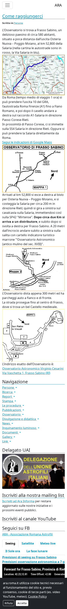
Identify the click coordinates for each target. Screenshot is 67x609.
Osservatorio (11, 414)
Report (7, 396)
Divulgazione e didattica (19, 419)
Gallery (7, 437)
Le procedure (12, 405)
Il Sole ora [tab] (12, 551)
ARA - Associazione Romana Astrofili (27, 534)
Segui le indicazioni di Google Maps (27, 142)
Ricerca (7, 392)
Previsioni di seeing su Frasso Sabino (29, 557)
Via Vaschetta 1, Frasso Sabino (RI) (26, 373)
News (6, 423)
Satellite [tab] (28, 543)
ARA (58, 5)
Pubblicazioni (12, 410)
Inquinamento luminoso (19, 428)
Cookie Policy (37, 596)
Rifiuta (9, 603)
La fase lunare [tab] (36, 551)
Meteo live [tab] (47, 543)
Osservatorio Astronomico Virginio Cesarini (32, 368)
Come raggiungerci (22, 16)
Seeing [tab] (10, 543)
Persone (18, 23)
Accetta (22, 603)
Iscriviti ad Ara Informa (18, 501)
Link (5, 441)
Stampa (8, 401)
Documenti (10, 432)
